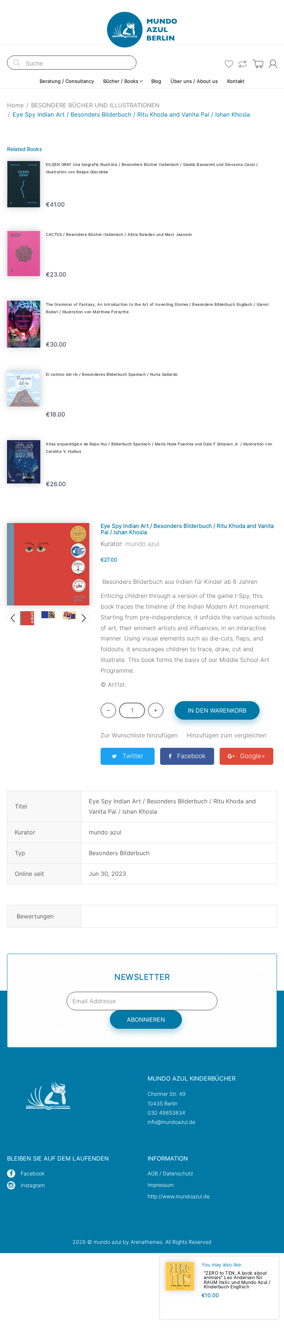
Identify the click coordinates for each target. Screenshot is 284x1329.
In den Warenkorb (217, 710)
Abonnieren (146, 1019)
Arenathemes (146, 1242)
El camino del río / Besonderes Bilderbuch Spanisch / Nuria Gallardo (112, 374)
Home (15, 105)
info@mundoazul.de (171, 1122)
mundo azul (142, 544)
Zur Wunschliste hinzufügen (139, 735)
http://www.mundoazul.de (179, 1196)
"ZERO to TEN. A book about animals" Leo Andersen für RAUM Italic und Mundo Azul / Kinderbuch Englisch (237, 1279)
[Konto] (273, 64)
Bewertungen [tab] (35, 916)
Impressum (161, 1185)
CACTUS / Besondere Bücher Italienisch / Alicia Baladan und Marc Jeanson (119, 234)
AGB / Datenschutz (170, 1173)
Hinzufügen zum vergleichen (226, 735)
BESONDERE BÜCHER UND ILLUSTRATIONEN (95, 105)
